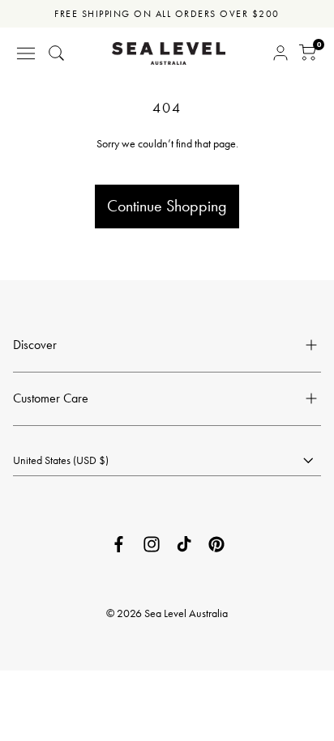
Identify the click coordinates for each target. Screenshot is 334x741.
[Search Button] (57, 53)
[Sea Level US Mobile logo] (168, 53)
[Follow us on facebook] (119, 544)
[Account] (280, 53)
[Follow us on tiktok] (184, 544)
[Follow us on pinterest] (216, 544)
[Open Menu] (26, 53)
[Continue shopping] (167, 163)
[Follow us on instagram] (151, 544)
